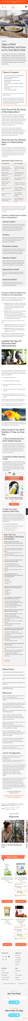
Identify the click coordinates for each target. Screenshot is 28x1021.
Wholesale (17, 962)
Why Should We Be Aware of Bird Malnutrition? (13, 75)
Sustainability (4, 975)
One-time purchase (19, 887)
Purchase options (18, 884)
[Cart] (25, 7)
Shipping (17, 977)
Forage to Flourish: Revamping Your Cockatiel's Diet (13, 675)
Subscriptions (18, 959)
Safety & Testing (5, 979)
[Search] (5, 7)
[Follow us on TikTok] (5, 959)
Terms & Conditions (6, 977)
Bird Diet (18, 807)
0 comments (17, 805)
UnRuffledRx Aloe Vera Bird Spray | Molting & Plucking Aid (7, 878)
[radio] (15, 886)
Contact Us (17, 955)
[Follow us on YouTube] (8, 956)
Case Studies (18, 957)
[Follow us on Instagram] (5, 956)
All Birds (4, 41)
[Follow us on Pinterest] (3, 959)
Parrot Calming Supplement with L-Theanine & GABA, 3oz (21, 878)
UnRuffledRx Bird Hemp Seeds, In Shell (7, 920)
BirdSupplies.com (13, 983)
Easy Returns (18, 970)
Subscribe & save (20, 891)
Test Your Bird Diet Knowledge (10, 89)
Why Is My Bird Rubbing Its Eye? (12, 846)
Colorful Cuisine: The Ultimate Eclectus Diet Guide (13, 672)
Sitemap (17, 964)
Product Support (5, 972)
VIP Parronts (17, 979)
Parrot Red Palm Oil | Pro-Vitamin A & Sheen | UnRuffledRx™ (20, 921)
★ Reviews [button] (27, 511)
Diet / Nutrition (8, 809)
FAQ (16, 972)
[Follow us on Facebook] (3, 956)
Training (13, 809)
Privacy (3, 970)
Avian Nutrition (12, 807)
